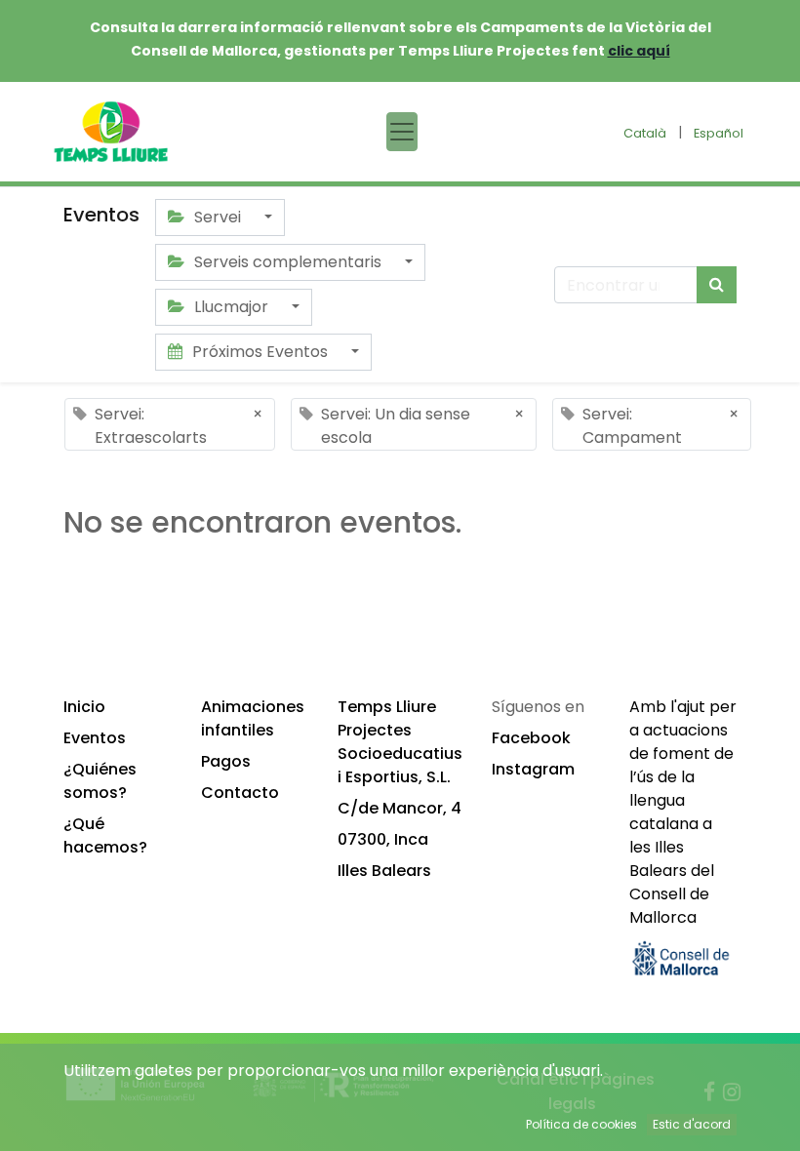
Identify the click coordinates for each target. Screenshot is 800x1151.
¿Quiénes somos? (100, 781)
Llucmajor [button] (231, 307)
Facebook (531, 738)
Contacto (240, 792)
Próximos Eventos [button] (260, 351)
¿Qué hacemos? (105, 835)
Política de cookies (581, 1124)
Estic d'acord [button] (692, 1124)
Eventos (94, 738)
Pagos (226, 761)
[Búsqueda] (717, 284)
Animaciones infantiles (252, 718)
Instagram (533, 769)
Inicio (84, 706)
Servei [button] (217, 217)
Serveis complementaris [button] (287, 262)
